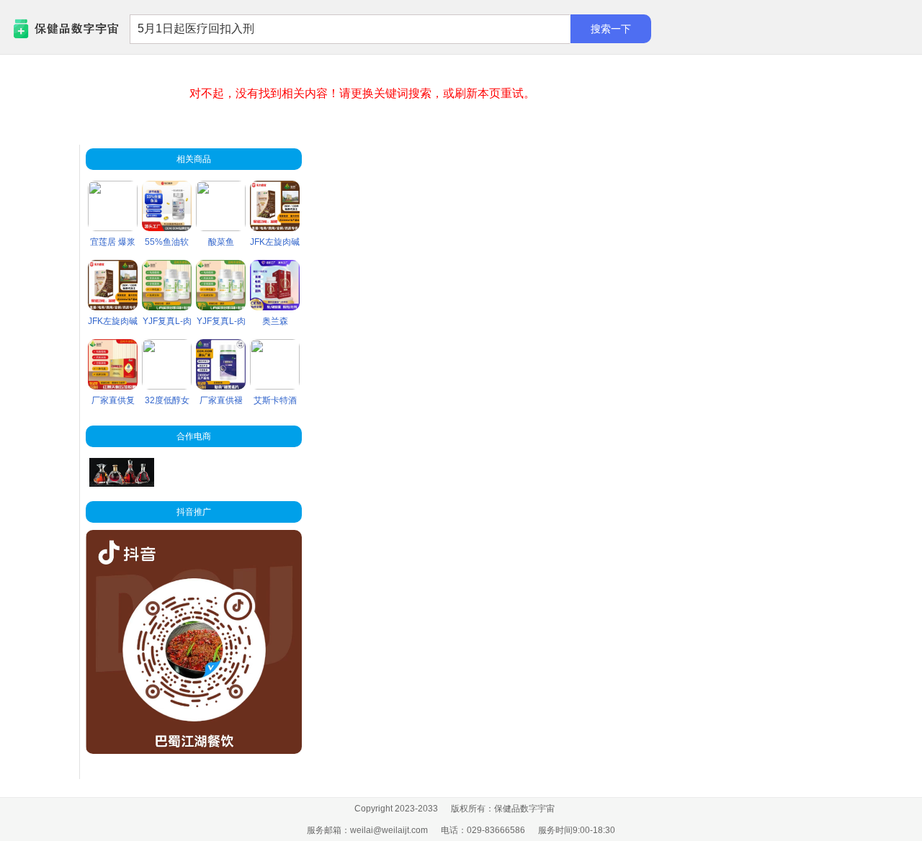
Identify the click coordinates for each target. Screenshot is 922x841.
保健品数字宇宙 (43, 29)
